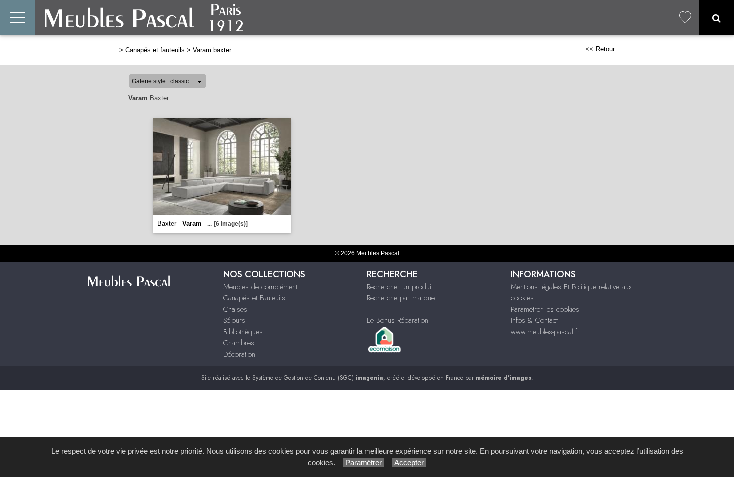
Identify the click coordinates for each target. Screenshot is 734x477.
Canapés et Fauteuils (254, 297)
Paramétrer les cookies (545, 309)
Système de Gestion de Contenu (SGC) (317, 377)
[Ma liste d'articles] (685, 17)
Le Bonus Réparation (397, 320)
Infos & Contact (534, 320)
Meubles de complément (260, 286)
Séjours (234, 320)
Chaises (235, 309)
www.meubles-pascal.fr (545, 331)
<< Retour (600, 49)
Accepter (409, 462)
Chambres (238, 342)
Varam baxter (212, 50)
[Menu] (17, 17)
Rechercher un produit (400, 286)
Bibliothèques (243, 331)
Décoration (239, 354)
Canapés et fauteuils (155, 50)
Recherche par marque (401, 297)
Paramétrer (363, 462)
